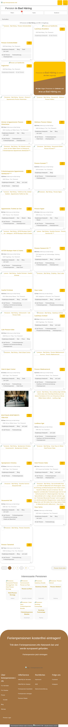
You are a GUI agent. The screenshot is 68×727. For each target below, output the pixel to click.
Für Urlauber (4, 690)
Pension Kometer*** (41, 163)
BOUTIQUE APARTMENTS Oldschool (10, 416)
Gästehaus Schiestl (40, 316)
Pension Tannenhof (7, 544)
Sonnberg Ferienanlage (41, 611)
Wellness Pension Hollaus (43, 122)
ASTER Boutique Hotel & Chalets (12, 250)
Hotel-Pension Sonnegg (12, 594)
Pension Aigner (39, 209)
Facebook (55, 679)
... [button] (21, 568)
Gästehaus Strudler (41, 586)
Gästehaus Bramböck (41, 29)
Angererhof (5, 65)
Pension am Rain (27, 588)
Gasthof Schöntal (7, 290)
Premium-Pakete (22, 698)
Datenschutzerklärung (41, 689)
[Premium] (64, 578)
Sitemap (3, 709)
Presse (3, 695)
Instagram (55, 684)
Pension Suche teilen (60, 568)
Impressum (38, 679)
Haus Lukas (38, 290)
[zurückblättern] (5, 33)
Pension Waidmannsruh (42, 369)
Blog (2, 704)
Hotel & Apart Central (8, 369)
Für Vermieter (5, 685)
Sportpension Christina (8, 463)
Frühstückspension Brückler (27, 613)
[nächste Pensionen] (31, 568)
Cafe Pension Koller (7, 330)
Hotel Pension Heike (41, 463)
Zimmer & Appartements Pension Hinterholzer (12, 123)
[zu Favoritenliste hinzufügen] (2, 27)
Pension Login (7, 717)
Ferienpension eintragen (25, 693)
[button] (4, 568)
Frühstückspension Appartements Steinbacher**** (12, 172)
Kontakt (5, 699)
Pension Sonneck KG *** (42, 248)
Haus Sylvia (38, 507)
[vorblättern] (28, 33)
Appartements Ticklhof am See (11, 209)
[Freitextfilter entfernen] (60, 2)
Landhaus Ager (39, 423)
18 (26, 568)
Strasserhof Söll (6, 500)
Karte (34, 12)
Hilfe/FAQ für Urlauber (24, 684)
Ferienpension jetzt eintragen (35, 654)
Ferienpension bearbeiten (25, 689)
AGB (36, 684)
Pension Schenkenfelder (9, 43)
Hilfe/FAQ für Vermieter (24, 679)
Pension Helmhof (55, 586)
